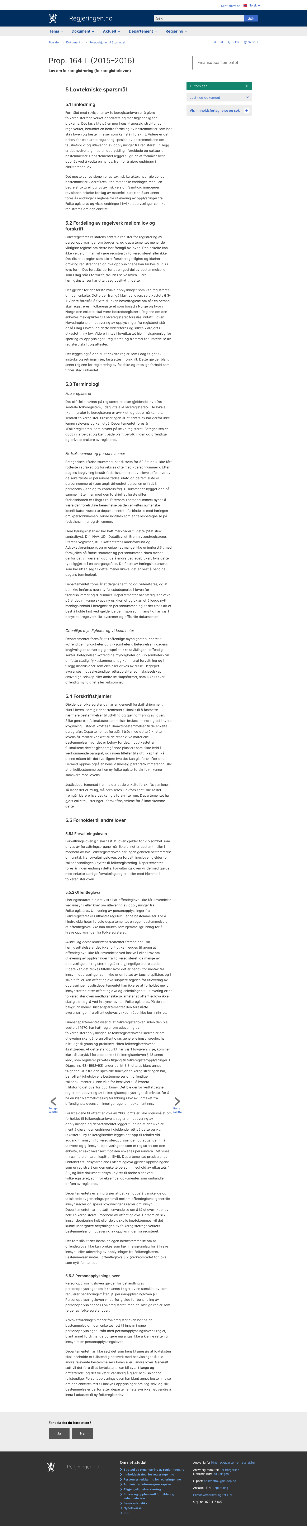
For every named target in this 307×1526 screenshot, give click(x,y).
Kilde (235, 42)
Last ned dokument (205, 97)
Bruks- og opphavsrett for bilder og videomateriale (149, 1496)
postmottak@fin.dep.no (220, 1481)
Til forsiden (198, 86)
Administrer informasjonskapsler (147, 1484)
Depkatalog (220, 1487)
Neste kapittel (177, 1110)
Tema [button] (54, 31)
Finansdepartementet (218, 62)
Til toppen (117, 1406)
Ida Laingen (221, 1473)
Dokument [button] (81, 31)
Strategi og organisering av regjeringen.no (154, 1469)
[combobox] (199, 18)
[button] (75, 42)
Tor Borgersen (229, 1470)
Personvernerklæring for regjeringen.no (152, 1479)
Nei (82, 1433)
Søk (251, 18)
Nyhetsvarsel (133, 1508)
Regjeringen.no (91, 18)
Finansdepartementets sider (233, 1462)
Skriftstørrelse (230, 6)
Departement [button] (141, 31)
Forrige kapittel (53, 1110)
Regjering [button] (175, 31)
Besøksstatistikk (135, 1503)
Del (220, 42)
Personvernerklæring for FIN (212, 1495)
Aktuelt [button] (110, 31)
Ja (59, 1433)
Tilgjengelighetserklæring (142, 1489)
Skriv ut (253, 42)
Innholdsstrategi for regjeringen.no (149, 1474)
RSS (126, 1513)
